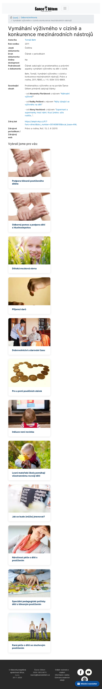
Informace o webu (62, 675)
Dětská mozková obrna (24, 268)
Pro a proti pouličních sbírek (27, 391)
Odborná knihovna (29, 17)
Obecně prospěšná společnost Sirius (18, 671)
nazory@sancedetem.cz (40, 675)
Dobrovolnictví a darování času (28, 350)
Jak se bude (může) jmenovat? (28, 516)
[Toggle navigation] (64, 8)
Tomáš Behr (30, 40)
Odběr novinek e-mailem (62, 671)
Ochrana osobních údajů (62, 678)
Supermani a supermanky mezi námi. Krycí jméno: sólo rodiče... (46, 112)
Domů (15, 18)
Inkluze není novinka (23, 432)
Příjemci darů (19, 309)
